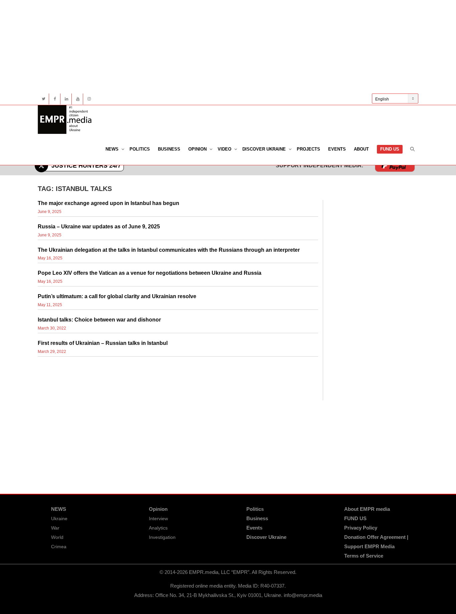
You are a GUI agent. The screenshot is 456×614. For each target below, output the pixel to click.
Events (337, 149)
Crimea (58, 546)
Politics (140, 149)
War (55, 528)
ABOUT (361, 149)
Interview (158, 518)
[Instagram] (88, 99)
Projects (308, 149)
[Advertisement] (228, 46)
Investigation (162, 537)
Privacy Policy (360, 528)
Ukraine (59, 518)
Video (225, 149)
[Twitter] (43, 99)
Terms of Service (363, 556)
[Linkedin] (66, 99)
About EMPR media (367, 509)
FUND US (389, 149)
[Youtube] (77, 99)
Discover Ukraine (264, 149)
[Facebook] (54, 99)
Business (169, 149)
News (112, 149)
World (57, 537)
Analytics (158, 528)
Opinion (198, 149)
